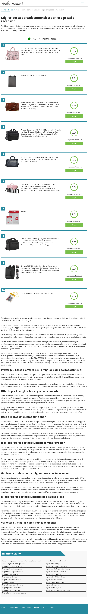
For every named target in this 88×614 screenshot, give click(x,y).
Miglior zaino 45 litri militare (55, 577)
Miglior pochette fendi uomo (12, 590)
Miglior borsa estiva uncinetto (56, 572)
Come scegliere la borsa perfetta (13, 564)
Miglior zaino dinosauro (10, 577)
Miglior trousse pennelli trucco (12, 585)
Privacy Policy (26, 607)
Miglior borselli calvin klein (11, 574)
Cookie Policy (39, 607)
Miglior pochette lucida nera (11, 588)
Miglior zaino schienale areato (12, 566)
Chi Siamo (3, 607)
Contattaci (50, 607)
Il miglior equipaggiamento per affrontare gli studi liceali (21, 561)
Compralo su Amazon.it (74, 58)
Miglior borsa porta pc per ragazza (14, 593)
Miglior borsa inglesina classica (13, 572)
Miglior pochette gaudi (53, 588)
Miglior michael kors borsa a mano (58, 590)
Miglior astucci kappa (53, 564)
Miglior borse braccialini (54, 580)
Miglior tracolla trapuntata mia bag (58, 569)
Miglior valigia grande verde (55, 582)
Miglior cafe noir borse (53, 574)
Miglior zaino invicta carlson (11, 580)
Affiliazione (14, 607)
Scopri (74, 62)
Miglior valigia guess (9, 582)
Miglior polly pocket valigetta (12, 569)
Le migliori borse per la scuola (56, 561)
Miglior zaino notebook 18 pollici (57, 566)
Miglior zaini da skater (53, 585)
